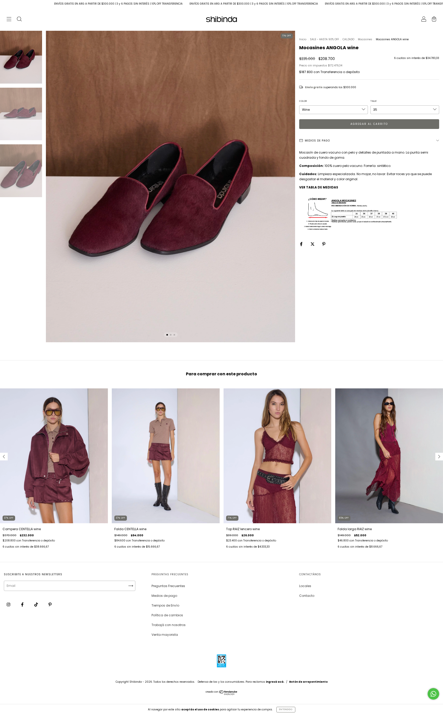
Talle (373, 101)
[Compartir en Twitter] (312, 244)
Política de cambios (167, 615)
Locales (305, 586)
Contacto (306, 595)
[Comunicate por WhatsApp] (433, 694)
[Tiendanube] (222, 694)
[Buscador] (19, 19)
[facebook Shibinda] (23, 604)
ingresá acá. (275, 682)
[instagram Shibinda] (9, 604)
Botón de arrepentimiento (308, 682)
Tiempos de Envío (165, 605)
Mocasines (365, 39)
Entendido (286, 709)
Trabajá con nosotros (169, 625)
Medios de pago (164, 595)
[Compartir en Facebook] (301, 244)
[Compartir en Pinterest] (324, 244)
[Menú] (9, 19)
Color (303, 101)
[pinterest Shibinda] (50, 604)
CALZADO (348, 39)
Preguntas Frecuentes (168, 586)
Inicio (302, 39)
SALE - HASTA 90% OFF (324, 39)
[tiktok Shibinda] (37, 604)
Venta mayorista (165, 634)
